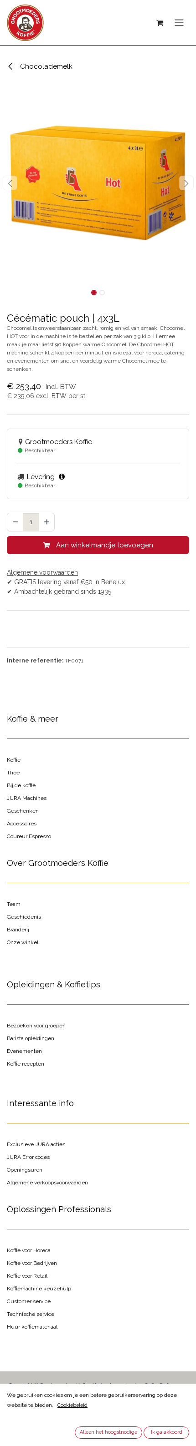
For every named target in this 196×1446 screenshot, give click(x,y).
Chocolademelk (45, 66)
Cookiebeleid (72, 1405)
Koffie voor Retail (27, 1276)
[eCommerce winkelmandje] (159, 22)
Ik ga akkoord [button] (166, 1432)
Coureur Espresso (29, 836)
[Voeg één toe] (47, 522)
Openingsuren (24, 1170)
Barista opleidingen (30, 1038)
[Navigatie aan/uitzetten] (179, 23)
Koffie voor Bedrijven (32, 1263)
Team (14, 904)
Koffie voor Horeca (29, 1250)
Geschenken (23, 811)
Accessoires (21, 823)
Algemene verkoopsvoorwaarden (47, 1182)
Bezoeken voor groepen (36, 1025)
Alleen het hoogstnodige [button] (108, 1432)
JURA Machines (26, 798)
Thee (13, 772)
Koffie (14, 760)
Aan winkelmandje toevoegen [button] (103, 545)
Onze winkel (22, 942)
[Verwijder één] (15, 522)
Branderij (18, 929)
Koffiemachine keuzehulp (39, 1288)
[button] (10, 183)
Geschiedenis (24, 917)
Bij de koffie (21, 785)
